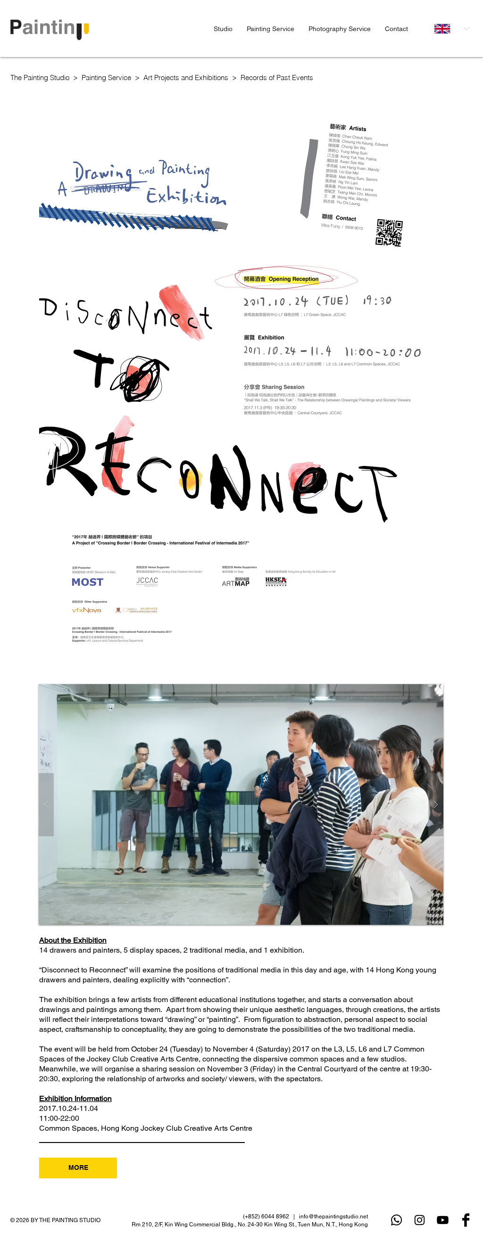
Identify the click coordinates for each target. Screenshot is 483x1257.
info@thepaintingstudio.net (333, 1216)
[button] (223, 29)
